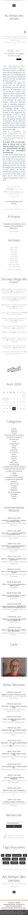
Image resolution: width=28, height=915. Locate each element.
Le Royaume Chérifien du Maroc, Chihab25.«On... (15, 292)
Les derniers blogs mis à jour (9, 904)
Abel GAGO (5, 533)
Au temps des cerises (14, 17)
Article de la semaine (14, 437)
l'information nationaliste (18, 300)
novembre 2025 (14, 267)
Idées (14, 460)
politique (6, 863)
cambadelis (14, 863)
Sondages (18, 189)
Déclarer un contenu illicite (7, 907)
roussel (16, 194)
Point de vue (14, 484)
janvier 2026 (14, 262)
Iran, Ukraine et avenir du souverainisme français (14, 298)
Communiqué (14, 444)
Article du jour (14, 439)
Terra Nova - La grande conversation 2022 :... (17, 559)
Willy (3, 584)
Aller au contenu (7, 2)
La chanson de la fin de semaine (14, 467)
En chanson (14, 452)
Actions (14, 429)
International (14, 465)
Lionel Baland (20, 328)
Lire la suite (14, 231)
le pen (10, 193)
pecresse (11, 191)
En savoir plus (20, 913)
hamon (8, 855)
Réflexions (14, 490)
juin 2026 (14, 252)
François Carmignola (8, 606)
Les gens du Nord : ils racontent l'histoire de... (14, 730)
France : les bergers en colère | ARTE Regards (14, 719)
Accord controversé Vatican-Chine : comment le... (14, 347)
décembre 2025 (14, 264)
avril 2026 (14, 256)
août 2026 (14, 248)
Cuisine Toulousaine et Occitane (17, 341)
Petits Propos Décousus (14, 353)
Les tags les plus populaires (16, 906)
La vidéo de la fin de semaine (14, 469)
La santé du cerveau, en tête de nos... (14, 802)
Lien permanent (15, 187)
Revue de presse (14, 492)
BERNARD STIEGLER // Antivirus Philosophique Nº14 (14, 606)
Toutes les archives (15, 270)
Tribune (14, 496)
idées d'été (14, 463)
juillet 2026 (14, 250)
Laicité (14, 473)
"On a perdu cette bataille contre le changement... (16, 619)
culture (14, 446)
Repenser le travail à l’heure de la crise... (14, 695)
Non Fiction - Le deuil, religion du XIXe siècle (14, 754)
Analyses (14, 431)
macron (16, 193)
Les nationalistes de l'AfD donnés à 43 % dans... (14, 327)
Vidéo (14, 498)
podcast (14, 482)
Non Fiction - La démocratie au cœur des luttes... (14, 706)
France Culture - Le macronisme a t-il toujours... (16, 595)
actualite (15, 859)
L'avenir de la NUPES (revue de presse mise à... (16, 533)
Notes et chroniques (14, 314)
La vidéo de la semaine (14, 471)
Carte (14, 644)
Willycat (4, 595)
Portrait (14, 486)
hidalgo (18, 191)
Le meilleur (14, 475)
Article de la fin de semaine (14, 435)
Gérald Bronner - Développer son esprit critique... (16, 520)
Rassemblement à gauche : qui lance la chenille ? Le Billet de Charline (15, 37)
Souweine (5, 520)
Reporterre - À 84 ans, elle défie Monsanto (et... (14, 743)
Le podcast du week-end (14, 479)
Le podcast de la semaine (14, 477)
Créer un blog (11, 902)
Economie (14, 450)
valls (25, 855)
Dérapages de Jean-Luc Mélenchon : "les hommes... (17, 630)
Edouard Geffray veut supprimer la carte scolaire (14, 319)
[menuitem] (15, 37)
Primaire (14, 488)
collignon (5, 619)
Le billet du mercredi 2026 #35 (12, 352)
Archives (14, 433)
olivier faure (6, 859)
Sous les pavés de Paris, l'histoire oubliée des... (14, 767)
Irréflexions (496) (7, 332)
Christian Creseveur (17, 321)
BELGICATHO (20, 348)
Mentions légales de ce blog (20, 907)
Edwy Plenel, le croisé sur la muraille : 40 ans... (14, 306)
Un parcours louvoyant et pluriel (12, 312)
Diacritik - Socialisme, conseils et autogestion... (14, 778)
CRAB (3, 630)
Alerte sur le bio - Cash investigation (14, 790)
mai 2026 (14, 254)
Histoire (14, 456)
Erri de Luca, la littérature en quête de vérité (17, 584)
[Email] (14, 5)
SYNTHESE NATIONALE (16, 307)
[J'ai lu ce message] (26, 911)
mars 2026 (14, 258)
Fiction (14, 454)
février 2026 (14, 260)
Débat (14, 448)
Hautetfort (18, 902)
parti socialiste (17, 855)
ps (2, 855)
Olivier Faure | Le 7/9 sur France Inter (16, 43)
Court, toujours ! (20, 333)
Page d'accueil (14, 40)
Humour (14, 458)
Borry (3, 571)
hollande (22, 859)
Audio (14, 441)
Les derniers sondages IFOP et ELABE (14, 54)
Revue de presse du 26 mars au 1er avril (17, 572)
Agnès (3, 559)
